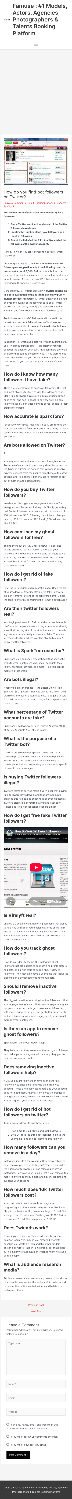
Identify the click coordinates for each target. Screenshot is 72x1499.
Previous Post (36, 1305)
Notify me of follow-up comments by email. (33, 1436)
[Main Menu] (36, 45)
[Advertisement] (36, 87)
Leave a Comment (14, 203)
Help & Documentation (39, 203)
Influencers (59, 203)
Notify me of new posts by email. (27, 1444)
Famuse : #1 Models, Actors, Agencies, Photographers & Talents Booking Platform (40, 19)
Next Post (36, 1311)
